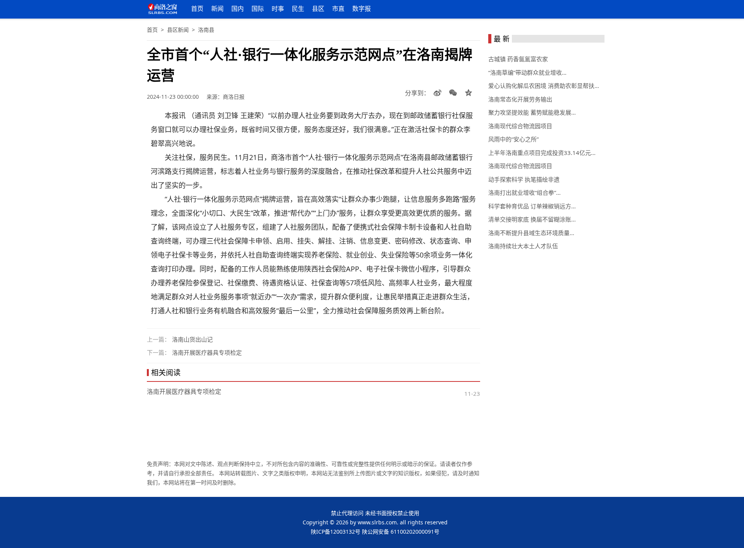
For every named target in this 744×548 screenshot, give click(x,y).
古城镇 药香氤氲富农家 (518, 59)
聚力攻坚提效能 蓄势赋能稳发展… (532, 112)
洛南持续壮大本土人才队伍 (523, 246)
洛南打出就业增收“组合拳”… (524, 192)
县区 (318, 8)
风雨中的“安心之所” (513, 139)
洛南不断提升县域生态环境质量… (531, 233)
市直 (338, 8)
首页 (197, 8)
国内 (237, 8)
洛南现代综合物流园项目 (520, 126)
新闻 (217, 8)
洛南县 (206, 29)
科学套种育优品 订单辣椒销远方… (532, 206)
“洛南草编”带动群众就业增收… (527, 72)
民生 (298, 8)
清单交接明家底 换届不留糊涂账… (532, 219)
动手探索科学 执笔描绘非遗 (524, 179)
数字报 (361, 8)
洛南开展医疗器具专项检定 (207, 352)
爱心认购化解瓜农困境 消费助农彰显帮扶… (543, 85)
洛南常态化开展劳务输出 (520, 99)
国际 (257, 8)
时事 (278, 8)
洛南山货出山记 (192, 339)
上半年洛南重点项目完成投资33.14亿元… (542, 152)
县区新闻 (178, 29)
